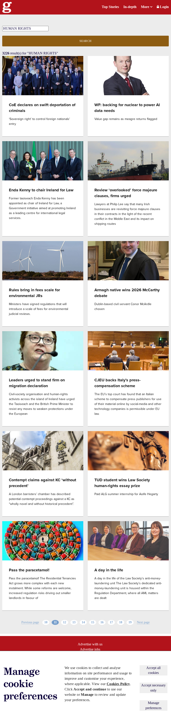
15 (92, 622)
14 (83, 622)
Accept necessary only (153, 687)
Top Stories (110, 7)
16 (102, 622)
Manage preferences (153, 705)
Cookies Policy (118, 684)
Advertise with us (90, 644)
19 (130, 622)
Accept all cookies (153, 670)
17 (111, 622)
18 (120, 622)
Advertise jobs (90, 649)
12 (64, 622)
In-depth (129, 7)
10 (45, 622)
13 (73, 622)
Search (85, 41)
